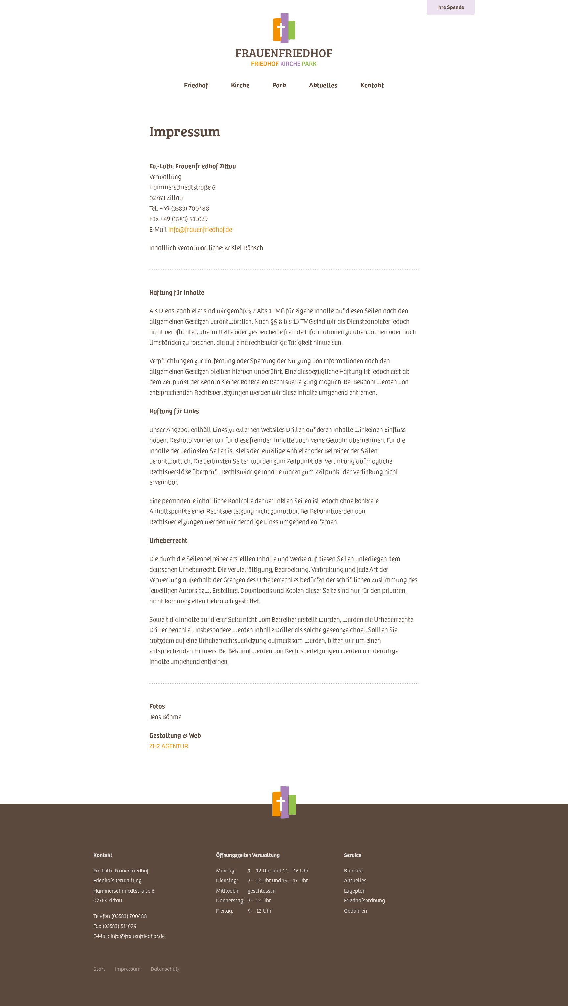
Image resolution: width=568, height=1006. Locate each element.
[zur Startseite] (284, 39)
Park (279, 84)
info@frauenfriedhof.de (200, 229)
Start (99, 968)
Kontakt (372, 84)
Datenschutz (165, 968)
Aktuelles (323, 84)
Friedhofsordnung (364, 900)
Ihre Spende (450, 7)
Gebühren (355, 910)
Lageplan (355, 890)
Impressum (128, 968)
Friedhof (196, 84)
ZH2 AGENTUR (168, 745)
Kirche (240, 84)
